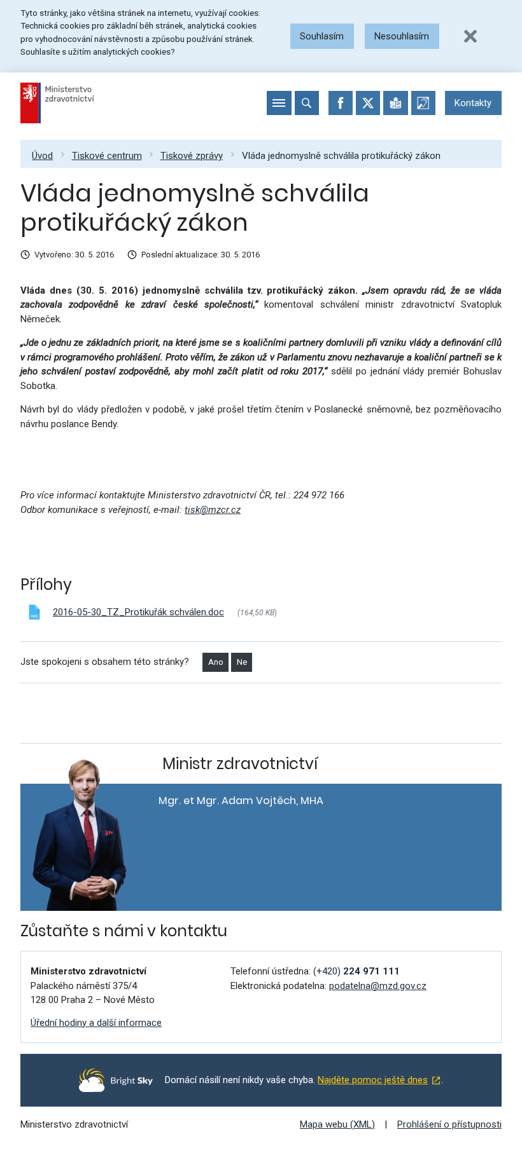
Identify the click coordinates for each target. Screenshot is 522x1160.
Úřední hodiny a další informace (96, 1022)
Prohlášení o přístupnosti (449, 1124)
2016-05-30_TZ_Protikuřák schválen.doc (138, 612)
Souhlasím (322, 36)
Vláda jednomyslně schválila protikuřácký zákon (341, 155)
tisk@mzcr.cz (213, 509)
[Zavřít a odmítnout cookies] (470, 36)
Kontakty (473, 103)
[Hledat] (307, 103)
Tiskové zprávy (191, 155)
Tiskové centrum (107, 155)
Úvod (42, 155)
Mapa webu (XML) (337, 1124)
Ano (215, 662)
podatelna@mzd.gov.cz (378, 986)
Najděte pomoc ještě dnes (373, 1080)
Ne (242, 662)
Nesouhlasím (401, 36)
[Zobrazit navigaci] (279, 103)
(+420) (356, 971)
